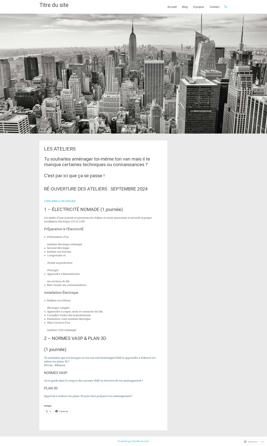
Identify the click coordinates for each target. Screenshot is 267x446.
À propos (198, 6)
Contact (214, 6)
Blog (185, 6)
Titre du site (53, 5)
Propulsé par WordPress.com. (133, 441)
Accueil (172, 6)
